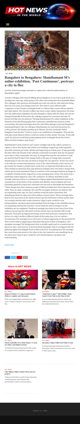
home (45, 411)
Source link (9, 245)
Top (75, 419)
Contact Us (37, 411)
